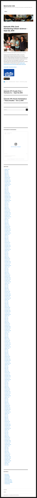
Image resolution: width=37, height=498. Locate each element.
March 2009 (7, 452)
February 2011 (7, 421)
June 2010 (6, 432)
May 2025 (6, 189)
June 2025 (7, 188)
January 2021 (7, 260)
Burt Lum (6, 81)
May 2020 (6, 270)
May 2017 (6, 319)
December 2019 (8, 277)
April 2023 (7, 223)
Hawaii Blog (7, 475)
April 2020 (7, 272)
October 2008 (7, 459)
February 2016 (7, 340)
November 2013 (8, 376)
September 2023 (8, 216)
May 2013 (6, 384)
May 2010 (6, 433)
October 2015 (7, 345)
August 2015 (7, 348)
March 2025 (7, 192)
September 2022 (8, 232)
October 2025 (7, 182)
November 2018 (8, 295)
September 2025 (8, 184)
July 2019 (6, 284)
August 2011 (7, 413)
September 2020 (8, 265)
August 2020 (7, 266)
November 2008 (8, 458)
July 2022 (6, 235)
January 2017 (7, 325)
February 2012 (7, 405)
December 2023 (8, 212)
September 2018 (8, 298)
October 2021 (7, 247)
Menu (5, 11)
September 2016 (8, 330)
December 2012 (8, 391)
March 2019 (7, 289)
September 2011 (8, 411)
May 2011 (6, 417)
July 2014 (6, 365)
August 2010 (7, 429)
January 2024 (7, 211)
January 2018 (7, 308)
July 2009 (6, 447)
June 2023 (6, 220)
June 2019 (6, 285)
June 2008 (7, 464)
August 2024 (7, 201)
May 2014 (6, 368)
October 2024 (7, 199)
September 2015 (8, 346)
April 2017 (6, 321)
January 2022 (7, 243)
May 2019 (6, 287)
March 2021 (7, 257)
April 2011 (6, 418)
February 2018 (7, 307)
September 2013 (8, 379)
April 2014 (6, 369)
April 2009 (7, 451)
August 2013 (7, 380)
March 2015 (7, 355)
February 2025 (7, 193)
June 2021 (6, 253)
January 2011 (7, 422)
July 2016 (6, 333)
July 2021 (6, 251)
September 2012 (8, 395)
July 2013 (6, 382)
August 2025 (7, 185)
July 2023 (6, 219)
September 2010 (8, 428)
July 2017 (6, 317)
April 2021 (6, 256)
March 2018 (7, 306)
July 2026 (6, 170)
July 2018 (6, 300)
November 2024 (8, 197)
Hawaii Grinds (7, 476)
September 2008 (8, 460)
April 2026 (7, 174)
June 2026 (7, 171)
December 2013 (7, 375)
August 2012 (7, 397)
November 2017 (8, 311)
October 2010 (7, 426)
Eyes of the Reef (13, 64)
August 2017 (7, 315)
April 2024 (7, 207)
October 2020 (7, 264)
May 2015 (6, 352)
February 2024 (7, 209)
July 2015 (6, 349)
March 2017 (7, 322)
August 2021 (7, 250)
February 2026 (7, 177)
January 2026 (7, 178)
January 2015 (7, 357)
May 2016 (6, 336)
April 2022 (7, 239)
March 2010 (7, 436)
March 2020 (7, 273)
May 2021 (6, 254)
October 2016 (7, 329)
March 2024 (7, 208)
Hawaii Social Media (8, 482)
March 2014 (7, 371)
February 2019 (7, 291)
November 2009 (8, 441)
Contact (5, 489)
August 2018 (7, 299)
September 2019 (8, 281)
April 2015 (6, 353)
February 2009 (7, 454)
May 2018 (6, 303)
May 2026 (6, 173)
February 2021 (7, 258)
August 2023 (7, 218)
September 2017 (8, 314)
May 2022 (6, 238)
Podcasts (17, 81)
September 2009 (8, 444)
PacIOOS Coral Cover (22, 64)
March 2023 (7, 224)
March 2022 (7, 241)
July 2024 (6, 203)
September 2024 (8, 200)
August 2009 (7, 445)
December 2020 (8, 261)
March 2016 (7, 338)
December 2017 (7, 310)
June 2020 (7, 269)
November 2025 (8, 181)
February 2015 (7, 356)
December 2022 (8, 228)
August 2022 (7, 234)
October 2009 (7, 443)
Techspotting (7, 483)
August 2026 (7, 169)
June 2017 (6, 318)
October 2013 (7, 378)
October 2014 (7, 361)
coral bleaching (22, 81)
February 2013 (7, 388)
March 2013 (7, 387)
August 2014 (7, 364)
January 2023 (7, 227)
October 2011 (7, 410)
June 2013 (6, 383)
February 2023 (7, 226)
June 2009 (7, 448)
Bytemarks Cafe (9, 6)
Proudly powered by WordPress (14, 495)
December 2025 (8, 180)
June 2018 (6, 302)
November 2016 (8, 327)
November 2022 (8, 230)
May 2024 (6, 205)
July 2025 (6, 186)
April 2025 (7, 190)
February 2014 (7, 372)
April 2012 (6, 402)
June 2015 (6, 350)
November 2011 (8, 409)
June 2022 (7, 237)
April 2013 (6, 386)
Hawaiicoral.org (7, 64)
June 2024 (7, 204)
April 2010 (6, 435)
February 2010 (7, 437)
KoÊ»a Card (22, 62)
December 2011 (7, 407)
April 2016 (7, 337)
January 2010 (7, 439)
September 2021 (8, 249)
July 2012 (6, 398)
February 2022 (7, 242)
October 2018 (7, 296)
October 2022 (7, 231)
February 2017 (7, 323)
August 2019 (7, 283)
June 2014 (6, 367)
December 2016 (8, 326)
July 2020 (6, 268)
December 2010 (8, 424)
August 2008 (7, 462)
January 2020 (7, 276)
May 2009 (6, 449)
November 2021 (8, 246)
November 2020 (8, 262)
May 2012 (6, 401)
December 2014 (8, 359)
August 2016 (7, 331)
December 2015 (8, 342)
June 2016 (6, 334)
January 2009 (7, 455)
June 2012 (6, 399)
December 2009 (8, 440)
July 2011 (6, 414)
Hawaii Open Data (8, 479)
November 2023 (8, 213)
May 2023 (6, 222)
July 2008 (6, 463)
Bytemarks (7, 474)
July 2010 (6, 430)
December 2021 (8, 245)
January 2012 (7, 406)
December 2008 (8, 456)
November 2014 (8, 360)
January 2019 (7, 292)
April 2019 (7, 288)
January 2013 (7, 390)
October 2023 (7, 215)
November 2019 (8, 279)
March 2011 (7, 420)
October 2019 (7, 280)
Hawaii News (7, 478)
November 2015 (8, 344)
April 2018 (6, 304)
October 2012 (7, 394)
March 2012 (7, 403)
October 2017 (7, 312)
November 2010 (8, 425)
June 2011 (6, 416)
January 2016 (7, 341)
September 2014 (8, 363)
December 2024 (8, 196)
